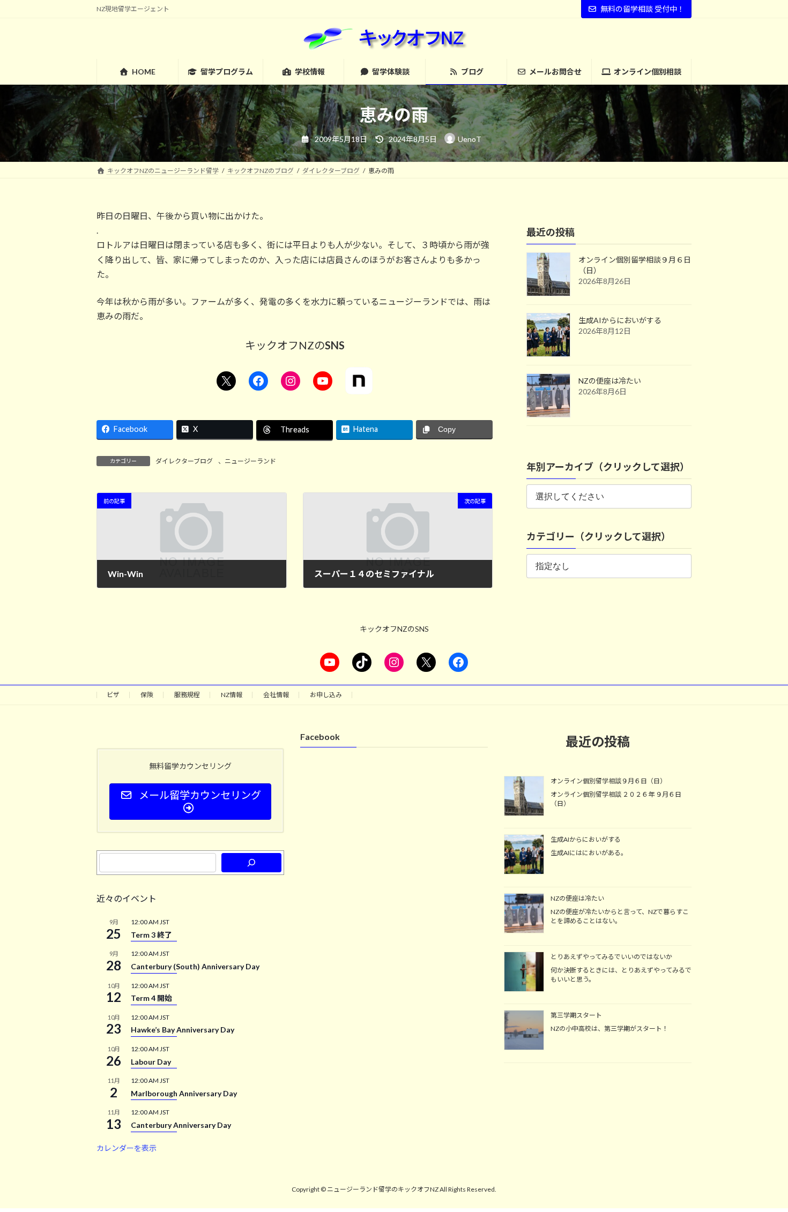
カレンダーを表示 (126, 1148)
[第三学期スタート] (524, 1031)
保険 (146, 695)
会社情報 (276, 695)
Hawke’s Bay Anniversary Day (182, 1029)
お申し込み (326, 695)
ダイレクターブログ (184, 461)
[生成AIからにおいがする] (524, 855)
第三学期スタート (576, 1016)
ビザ (113, 695)
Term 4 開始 (151, 997)
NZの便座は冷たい (609, 380)
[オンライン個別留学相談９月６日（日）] (524, 797)
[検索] (251, 862)
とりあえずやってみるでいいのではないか (611, 957)
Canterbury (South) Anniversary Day (195, 966)
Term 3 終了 (151, 934)
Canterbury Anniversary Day (181, 1124)
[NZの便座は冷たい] (524, 914)
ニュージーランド (250, 461)
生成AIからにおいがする (619, 320)
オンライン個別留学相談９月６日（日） (608, 781)
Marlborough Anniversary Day (184, 1093)
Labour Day (151, 1061)
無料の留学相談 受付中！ (642, 8)
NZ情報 (231, 695)
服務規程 (187, 695)
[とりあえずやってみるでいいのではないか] (524, 972)
